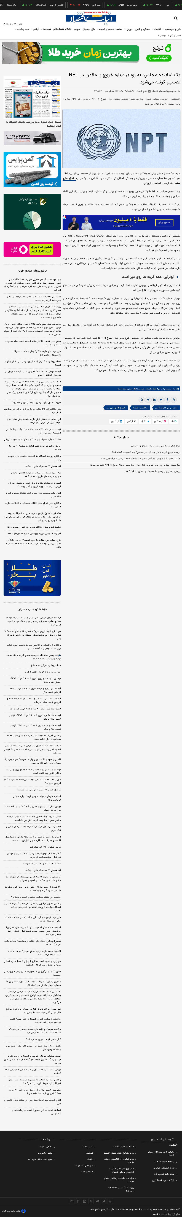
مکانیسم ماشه (140, 408)
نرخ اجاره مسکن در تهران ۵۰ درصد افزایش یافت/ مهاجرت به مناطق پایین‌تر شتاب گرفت (36, 474)
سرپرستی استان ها (84, 1165)
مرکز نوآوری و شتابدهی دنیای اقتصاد (119, 1160)
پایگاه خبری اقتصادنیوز (163, 1180)
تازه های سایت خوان (32, 609)
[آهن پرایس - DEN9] (32, 169)
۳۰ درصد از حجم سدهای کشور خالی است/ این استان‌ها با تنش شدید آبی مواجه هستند (33, 888)
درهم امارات (111, 5)
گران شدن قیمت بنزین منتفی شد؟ (43, 1039)
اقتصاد (157, 29)
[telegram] (148, 400)
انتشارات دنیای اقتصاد (123, 1147)
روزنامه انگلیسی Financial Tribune (121, 1189)
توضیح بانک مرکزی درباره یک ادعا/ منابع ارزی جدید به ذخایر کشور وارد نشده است (33, 771)
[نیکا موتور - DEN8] (32, 138)
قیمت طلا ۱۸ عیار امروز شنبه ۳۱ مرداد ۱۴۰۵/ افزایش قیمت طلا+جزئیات (35, 717)
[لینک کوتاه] (173, 400)
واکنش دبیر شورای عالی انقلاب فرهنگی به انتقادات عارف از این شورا (33, 505)
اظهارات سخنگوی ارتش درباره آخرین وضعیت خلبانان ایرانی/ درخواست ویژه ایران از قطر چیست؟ (34, 484)
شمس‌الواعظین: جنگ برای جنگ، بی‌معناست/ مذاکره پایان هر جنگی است (32, 943)
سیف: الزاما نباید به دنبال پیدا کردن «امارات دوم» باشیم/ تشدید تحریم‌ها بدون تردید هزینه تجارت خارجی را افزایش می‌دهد (32, 749)
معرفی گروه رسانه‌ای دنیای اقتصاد (161, 1153)
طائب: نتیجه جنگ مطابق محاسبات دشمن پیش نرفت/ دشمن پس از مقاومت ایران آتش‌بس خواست (34, 818)
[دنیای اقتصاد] (91, 18)
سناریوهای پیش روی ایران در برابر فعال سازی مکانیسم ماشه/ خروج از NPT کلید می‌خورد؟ (135, 465)
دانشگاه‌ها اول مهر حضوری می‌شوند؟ (42, 864)
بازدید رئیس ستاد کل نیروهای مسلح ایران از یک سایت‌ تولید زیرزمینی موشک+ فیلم (33, 657)
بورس (129, 29)
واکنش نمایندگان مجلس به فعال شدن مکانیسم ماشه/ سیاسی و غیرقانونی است (140, 458)
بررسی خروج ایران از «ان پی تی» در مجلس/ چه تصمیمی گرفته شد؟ (146, 452)
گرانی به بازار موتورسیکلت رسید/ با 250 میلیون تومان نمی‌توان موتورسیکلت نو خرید (34, 855)
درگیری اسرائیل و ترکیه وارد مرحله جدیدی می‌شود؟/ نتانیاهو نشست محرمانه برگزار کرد (35, 1031)
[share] (84, 1201)
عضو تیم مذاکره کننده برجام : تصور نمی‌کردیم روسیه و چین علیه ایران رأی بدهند (34, 298)
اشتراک (90, 1159)
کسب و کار (175, 35)
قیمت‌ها (46, 29)
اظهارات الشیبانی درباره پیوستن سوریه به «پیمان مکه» (34, 533)
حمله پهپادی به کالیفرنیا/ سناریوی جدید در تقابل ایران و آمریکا (32, 363)
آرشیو (36, 29)
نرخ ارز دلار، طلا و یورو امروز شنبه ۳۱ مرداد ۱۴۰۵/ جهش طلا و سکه (35, 680)
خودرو (77, 29)
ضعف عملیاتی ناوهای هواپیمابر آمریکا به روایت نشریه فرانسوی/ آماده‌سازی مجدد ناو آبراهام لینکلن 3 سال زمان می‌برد (32, 1059)
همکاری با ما (87, 1171)
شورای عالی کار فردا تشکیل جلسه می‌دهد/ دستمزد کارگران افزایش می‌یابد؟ (32, 781)
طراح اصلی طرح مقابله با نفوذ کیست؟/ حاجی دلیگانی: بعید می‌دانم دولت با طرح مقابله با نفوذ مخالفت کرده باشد (33, 543)
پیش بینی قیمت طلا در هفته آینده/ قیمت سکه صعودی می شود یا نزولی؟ (33, 343)
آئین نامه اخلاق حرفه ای (40, 1159)
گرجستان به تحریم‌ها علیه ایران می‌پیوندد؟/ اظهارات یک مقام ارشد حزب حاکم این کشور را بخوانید (33, 878)
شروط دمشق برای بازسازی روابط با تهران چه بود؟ (36, 402)
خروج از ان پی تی (115, 408)
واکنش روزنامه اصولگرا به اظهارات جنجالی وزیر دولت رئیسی (34, 458)
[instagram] (110, 1201)
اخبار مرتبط (121, 437)
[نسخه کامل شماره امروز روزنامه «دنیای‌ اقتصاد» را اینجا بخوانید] (32, 97)
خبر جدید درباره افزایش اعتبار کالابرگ (43, 672)
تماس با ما (87, 1147)
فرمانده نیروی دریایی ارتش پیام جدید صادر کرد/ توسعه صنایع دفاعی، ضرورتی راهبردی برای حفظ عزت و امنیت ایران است (33, 621)
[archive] (71, 1201)
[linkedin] (154, 400)
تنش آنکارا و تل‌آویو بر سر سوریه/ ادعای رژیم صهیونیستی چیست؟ (32, 973)
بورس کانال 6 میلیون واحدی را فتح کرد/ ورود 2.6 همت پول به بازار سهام (33, 808)
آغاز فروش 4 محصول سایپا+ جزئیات (43, 870)
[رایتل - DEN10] (32, 249)
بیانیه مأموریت (45, 1153)
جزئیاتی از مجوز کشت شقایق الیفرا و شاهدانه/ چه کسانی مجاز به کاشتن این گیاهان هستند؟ (32, 963)
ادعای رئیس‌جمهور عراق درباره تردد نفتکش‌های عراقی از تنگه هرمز (33, 494)
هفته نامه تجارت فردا (164, 1174)
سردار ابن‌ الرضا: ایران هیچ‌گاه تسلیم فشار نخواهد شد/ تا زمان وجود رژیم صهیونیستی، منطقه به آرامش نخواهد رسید (32, 635)
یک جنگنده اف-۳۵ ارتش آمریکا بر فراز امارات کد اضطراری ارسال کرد (32, 410)
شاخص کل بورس (35, 5)
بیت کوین (76, 5)
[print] (141, 400)
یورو (146, 5)
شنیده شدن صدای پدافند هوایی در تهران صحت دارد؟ (34, 527)
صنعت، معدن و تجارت (110, 29)
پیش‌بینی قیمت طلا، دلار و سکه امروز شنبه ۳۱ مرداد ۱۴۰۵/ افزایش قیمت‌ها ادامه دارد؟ (35, 1091)
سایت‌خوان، (165, 389)
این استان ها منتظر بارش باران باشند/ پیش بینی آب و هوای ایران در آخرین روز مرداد (34, 421)
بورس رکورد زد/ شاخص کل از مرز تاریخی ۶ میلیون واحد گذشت (33, 1071)
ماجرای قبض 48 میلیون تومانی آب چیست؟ (39, 790)
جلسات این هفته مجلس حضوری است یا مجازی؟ (36, 897)
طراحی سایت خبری (13, 1211)
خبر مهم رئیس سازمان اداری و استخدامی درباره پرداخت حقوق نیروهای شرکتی (33, 919)
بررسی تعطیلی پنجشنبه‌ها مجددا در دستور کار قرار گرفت (152, 471)
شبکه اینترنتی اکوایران (164, 1168)
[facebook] (167, 400)
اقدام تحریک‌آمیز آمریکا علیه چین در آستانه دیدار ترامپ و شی (32, 1101)
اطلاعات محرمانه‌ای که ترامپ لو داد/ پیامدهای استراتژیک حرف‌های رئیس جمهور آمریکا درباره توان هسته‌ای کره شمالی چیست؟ (33, 931)
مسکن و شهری (142, 29)
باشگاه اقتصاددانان (62, 29)
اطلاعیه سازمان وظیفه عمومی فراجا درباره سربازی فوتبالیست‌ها (37, 798)
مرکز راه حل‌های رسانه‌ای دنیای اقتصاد (119, 1180)
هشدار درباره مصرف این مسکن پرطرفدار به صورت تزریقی (32, 439)
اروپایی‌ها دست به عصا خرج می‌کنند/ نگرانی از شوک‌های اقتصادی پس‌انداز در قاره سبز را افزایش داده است (33, 838)
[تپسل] (64, 217)
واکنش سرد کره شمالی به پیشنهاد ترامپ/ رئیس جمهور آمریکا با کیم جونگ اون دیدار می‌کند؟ (33, 1081)
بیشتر (162, 35)
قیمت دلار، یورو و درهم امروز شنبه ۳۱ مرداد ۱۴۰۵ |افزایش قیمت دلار (35, 690)
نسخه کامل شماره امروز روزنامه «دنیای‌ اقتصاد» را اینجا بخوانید (33, 124)
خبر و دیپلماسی (172, 29)
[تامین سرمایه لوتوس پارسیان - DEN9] (32, 211)
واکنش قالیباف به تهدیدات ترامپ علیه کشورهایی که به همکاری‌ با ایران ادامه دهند (34, 737)
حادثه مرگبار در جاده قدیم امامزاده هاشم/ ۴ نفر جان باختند (34, 447)
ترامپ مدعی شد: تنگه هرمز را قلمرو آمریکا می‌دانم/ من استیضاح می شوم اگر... (33, 431)
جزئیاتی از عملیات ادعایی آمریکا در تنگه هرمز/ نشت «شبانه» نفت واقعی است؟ (35, 1020)
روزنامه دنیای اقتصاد (164, 1162)
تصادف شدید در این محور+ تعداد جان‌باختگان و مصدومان (36, 1112)
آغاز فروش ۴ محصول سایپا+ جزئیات (43, 466)
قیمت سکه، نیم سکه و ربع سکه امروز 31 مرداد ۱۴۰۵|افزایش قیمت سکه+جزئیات (34, 700)
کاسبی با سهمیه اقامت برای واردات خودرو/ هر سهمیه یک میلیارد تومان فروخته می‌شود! (32, 761)
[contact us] (78, 1201)
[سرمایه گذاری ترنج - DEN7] (91, 53)
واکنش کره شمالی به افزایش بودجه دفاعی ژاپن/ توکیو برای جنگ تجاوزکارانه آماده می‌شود (34, 646)
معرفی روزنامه (45, 1147)
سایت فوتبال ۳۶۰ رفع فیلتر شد (45, 847)
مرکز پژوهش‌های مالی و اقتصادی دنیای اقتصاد (121, 1170)
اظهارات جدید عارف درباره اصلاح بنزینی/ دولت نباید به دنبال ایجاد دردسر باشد (34, 953)
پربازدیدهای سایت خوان (32, 271)
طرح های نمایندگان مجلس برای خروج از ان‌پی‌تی (155, 446)
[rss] (91, 1201)
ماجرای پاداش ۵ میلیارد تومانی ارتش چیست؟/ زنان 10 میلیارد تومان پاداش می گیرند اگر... (33, 983)
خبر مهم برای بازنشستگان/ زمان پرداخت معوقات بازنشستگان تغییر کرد (36, 353)
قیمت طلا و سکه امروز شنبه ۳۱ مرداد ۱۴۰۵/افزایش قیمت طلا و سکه (35, 727)
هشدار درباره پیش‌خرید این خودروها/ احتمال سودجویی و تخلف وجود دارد (33, 1047)
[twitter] (161, 400)
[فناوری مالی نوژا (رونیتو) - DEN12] (32, 577)
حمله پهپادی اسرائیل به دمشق (46, 665)
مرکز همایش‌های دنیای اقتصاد (119, 1153)
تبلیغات (89, 1153)
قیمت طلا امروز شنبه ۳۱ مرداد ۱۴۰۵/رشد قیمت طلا (35, 709)
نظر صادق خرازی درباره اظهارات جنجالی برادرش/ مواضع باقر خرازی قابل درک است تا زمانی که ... (33, 1010)
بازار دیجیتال (88, 29)
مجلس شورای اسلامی (166, 408)
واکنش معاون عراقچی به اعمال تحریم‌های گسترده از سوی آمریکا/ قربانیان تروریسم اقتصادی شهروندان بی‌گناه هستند (32, 907)
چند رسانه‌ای (22, 29)
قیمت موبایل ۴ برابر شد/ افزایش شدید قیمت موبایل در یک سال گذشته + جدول (33, 373)
